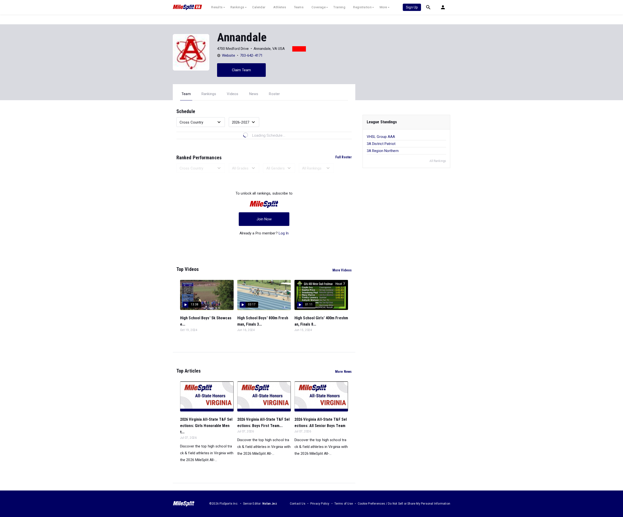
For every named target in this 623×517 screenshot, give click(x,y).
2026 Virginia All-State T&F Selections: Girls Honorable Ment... (206, 425)
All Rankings (438, 161)
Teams (299, 7)
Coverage (319, 7)
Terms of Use (343, 503)
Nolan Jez (269, 503)
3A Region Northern (383, 151)
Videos (232, 94)
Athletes (279, 7)
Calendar (258, 7)
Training (339, 7)
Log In (284, 233)
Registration (362, 7)
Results (216, 7)
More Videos (342, 270)
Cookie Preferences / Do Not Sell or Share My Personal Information (404, 503)
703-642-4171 (251, 55)
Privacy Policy (320, 503)
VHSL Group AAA (381, 136)
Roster (274, 94)
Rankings (237, 7)
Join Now (264, 219)
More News (343, 372)
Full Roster (343, 157)
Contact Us (297, 503)
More (383, 7)
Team (186, 94)
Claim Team (241, 70)
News (253, 94)
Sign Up (412, 7)
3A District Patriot (381, 144)
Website (228, 55)
